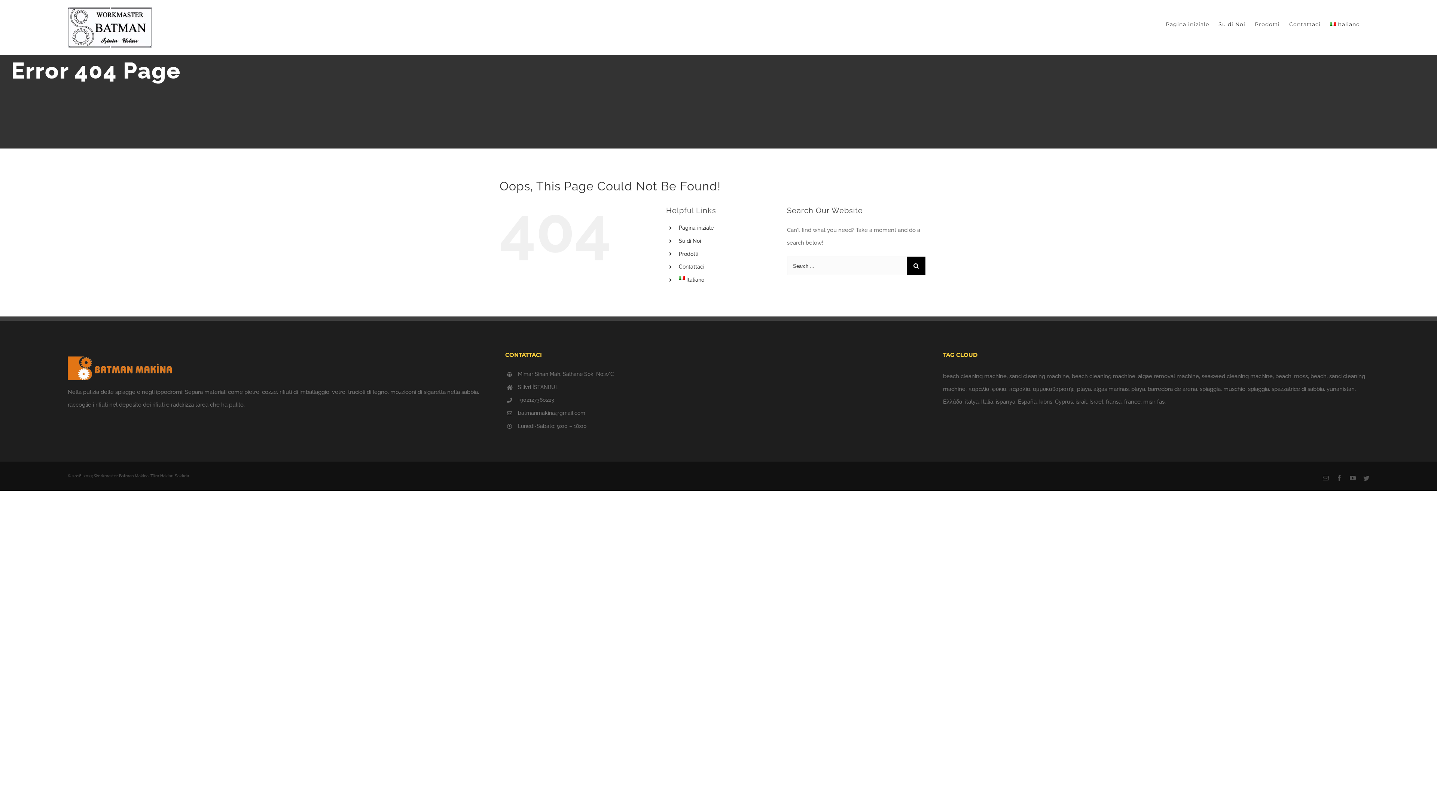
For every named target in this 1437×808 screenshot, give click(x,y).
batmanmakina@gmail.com (551, 413)
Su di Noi (690, 241)
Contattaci (691, 267)
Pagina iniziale (696, 228)
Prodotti (688, 254)
